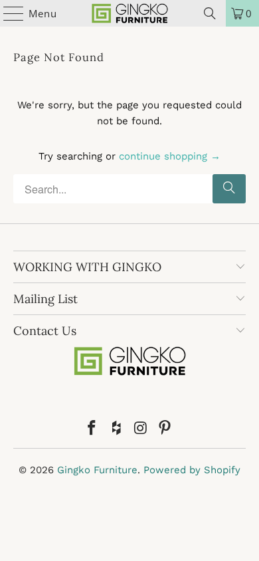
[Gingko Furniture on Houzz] (117, 429)
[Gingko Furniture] (130, 13)
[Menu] (7, 13)
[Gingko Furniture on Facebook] (92, 429)
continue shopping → (169, 156)
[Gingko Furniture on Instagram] (141, 429)
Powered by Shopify (191, 470)
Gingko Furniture (97, 470)
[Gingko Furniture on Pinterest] (165, 429)
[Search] (209, 13)
